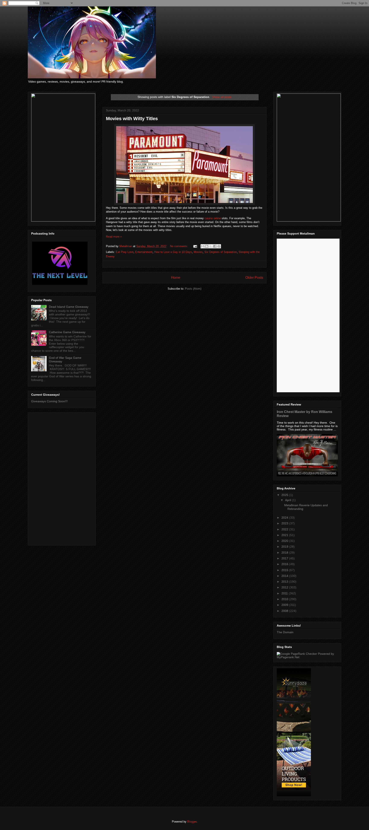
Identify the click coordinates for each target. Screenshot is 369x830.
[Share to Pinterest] (219, 246)
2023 (285, 523)
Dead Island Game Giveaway (68, 306)
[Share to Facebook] (215, 246)
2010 (285, 599)
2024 (285, 517)
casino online (213, 218)
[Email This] (203, 246)
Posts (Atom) (193, 288)
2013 (285, 581)
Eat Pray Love (124, 252)
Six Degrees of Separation (220, 252)
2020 (285, 541)
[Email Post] (195, 246)
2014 (285, 576)
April (288, 500)
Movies (198, 252)
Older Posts (254, 277)
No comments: (179, 246)
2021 (285, 535)
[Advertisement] (61, 478)
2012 (285, 587)
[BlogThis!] (207, 246)
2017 (285, 558)
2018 (285, 552)
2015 (285, 570)
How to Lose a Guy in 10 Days (173, 252)
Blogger (191, 821)
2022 (285, 529)
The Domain (285, 632)
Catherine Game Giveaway (67, 332)
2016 (285, 564)
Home (175, 277)
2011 (285, 593)
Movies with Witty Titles (132, 118)
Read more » (114, 236)
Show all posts (221, 97)
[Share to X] (211, 246)
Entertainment (143, 252)
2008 (285, 611)
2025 (285, 495)
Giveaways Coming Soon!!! (49, 401)
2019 (285, 546)
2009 (285, 605)
